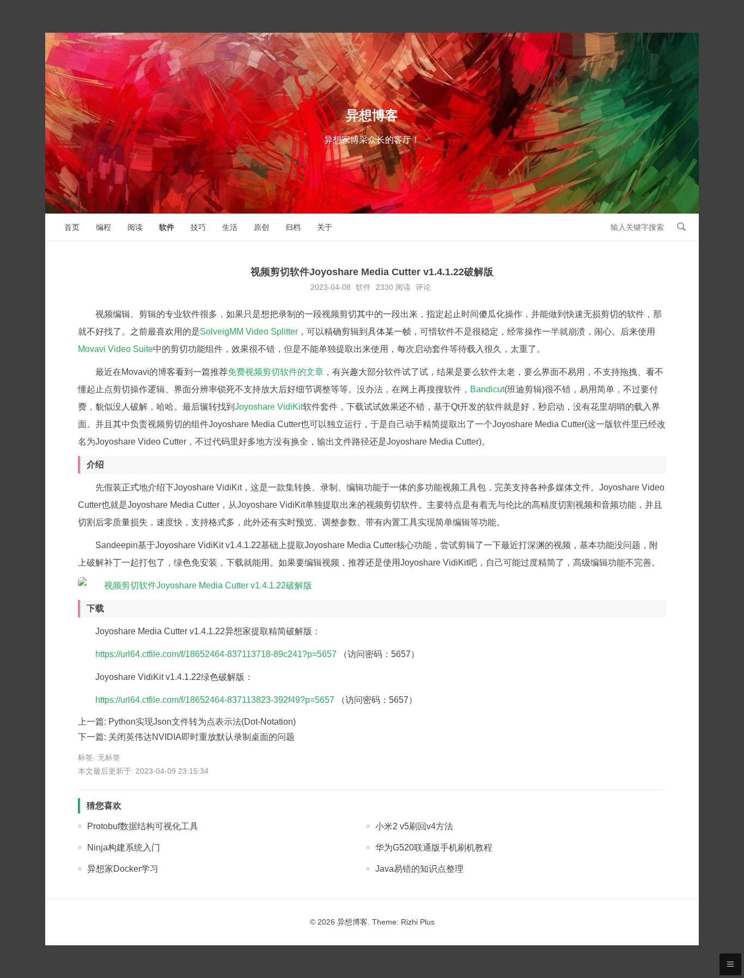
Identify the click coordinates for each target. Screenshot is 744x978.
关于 (324, 227)
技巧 (198, 227)
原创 (261, 227)
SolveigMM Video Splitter (249, 331)
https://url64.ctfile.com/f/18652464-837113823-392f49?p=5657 (214, 699)
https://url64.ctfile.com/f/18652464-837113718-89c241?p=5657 (216, 654)
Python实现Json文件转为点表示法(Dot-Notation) (202, 721)
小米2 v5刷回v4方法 (414, 826)
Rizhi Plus (418, 922)
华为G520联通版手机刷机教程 (433, 847)
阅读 (135, 227)
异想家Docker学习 (122, 868)
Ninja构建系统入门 (123, 847)
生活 (229, 227)
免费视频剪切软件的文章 (276, 371)
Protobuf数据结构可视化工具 (142, 826)
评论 (423, 287)
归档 (293, 227)
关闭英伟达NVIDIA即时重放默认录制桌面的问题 (201, 737)
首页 (72, 227)
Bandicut (487, 389)
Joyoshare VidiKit (269, 406)
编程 (103, 227)
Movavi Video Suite (115, 349)
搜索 (681, 226)
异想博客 (372, 115)
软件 (166, 227)
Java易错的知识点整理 (419, 868)
